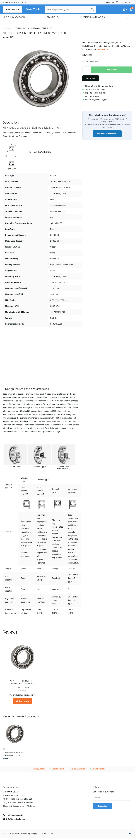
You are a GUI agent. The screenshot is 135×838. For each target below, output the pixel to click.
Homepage (7, 28)
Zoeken (92, 9)
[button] (88, 67)
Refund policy (58, 769)
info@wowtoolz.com (15, 819)
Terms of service (78, 769)
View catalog (12, 9)
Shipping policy (98, 769)
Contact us (109, 2)
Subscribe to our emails (103, 792)
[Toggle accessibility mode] (117, 2)
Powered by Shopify (28, 833)
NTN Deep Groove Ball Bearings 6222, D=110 (14, 753)
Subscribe (102, 806)
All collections (14, 17)
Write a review (22, 701)
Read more (103, 49)
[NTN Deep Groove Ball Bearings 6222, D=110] (15, 734)
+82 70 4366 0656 (14, 815)
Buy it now (90, 78)
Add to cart (112, 69)
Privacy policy (39, 769)
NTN (12, 37)
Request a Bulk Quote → (107, 133)
